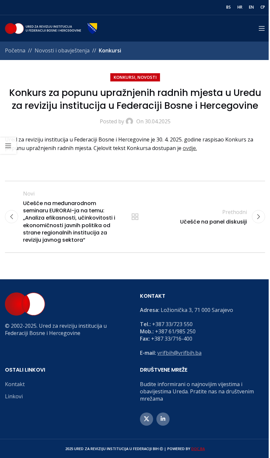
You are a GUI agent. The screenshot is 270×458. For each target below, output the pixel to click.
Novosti (147, 77)
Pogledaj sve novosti (135, 216)
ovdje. (190, 148)
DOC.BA (198, 448)
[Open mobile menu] (261, 28)
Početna (15, 50)
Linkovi (14, 396)
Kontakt (15, 384)
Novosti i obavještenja (62, 50)
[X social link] (146, 419)
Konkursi (110, 50)
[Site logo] (51, 27)
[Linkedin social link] (163, 419)
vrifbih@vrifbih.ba (179, 352)
